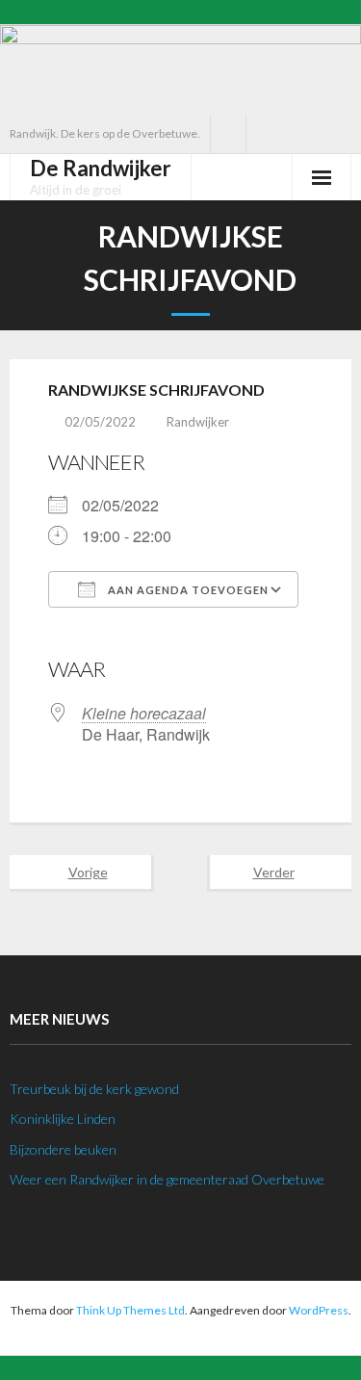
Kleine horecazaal (144, 713)
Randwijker (198, 422)
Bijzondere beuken (63, 1149)
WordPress (318, 1310)
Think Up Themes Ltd (130, 1310)
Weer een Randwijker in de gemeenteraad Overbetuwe (167, 1179)
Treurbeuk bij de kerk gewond (94, 1089)
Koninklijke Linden (63, 1118)
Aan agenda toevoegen (187, 590)
